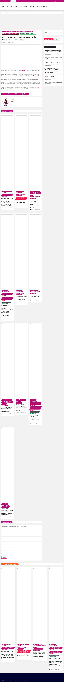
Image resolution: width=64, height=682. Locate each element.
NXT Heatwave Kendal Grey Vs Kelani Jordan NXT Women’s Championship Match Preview (39, 655)
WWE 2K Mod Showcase (42, 6)
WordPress (14, 680)
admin (4, 42)
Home (3, 6)
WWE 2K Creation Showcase (9, 9)
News (7, 6)
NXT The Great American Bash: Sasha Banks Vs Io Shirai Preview (16, 12)
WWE (12, 6)
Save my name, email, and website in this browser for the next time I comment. (16, 547)
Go (60, 32)
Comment (3, 528)
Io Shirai (12, 69)
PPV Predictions (23, 6)
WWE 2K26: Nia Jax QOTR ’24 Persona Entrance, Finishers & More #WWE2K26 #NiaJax (21, 407)
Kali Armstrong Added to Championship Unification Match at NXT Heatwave (35, 418)
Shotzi (21, 93)
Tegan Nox (35, 75)
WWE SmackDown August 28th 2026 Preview (35, 296)
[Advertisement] (32, 21)
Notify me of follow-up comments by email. (10, 550)
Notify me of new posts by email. (8, 553)
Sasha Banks (22, 70)
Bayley (6, 74)
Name (2, 538)
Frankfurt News (19, 680)
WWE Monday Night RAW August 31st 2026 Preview (21, 202)
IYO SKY (9, 93)
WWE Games (31, 6)
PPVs (16, 6)
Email (2, 543)
